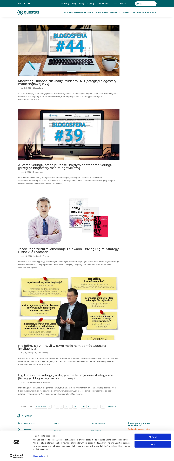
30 (89, 407)
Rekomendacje (98, 423)
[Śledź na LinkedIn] (29, 3)
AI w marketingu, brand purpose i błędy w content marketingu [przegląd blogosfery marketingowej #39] (65, 166)
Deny (152, 444)
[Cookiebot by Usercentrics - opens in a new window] (16, 456)
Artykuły (38, 256)
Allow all (153, 437)
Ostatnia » (111, 407)
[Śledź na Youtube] (19, 4)
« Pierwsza (41, 407)
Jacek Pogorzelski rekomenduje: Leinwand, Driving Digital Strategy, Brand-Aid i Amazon (68, 250)
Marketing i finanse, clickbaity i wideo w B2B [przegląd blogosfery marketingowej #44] (67, 82)
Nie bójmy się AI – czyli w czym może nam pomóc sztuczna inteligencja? (62, 347)
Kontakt (123, 4)
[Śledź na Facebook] (24, 3)
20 (83, 407)
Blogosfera (38, 88)
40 (95, 407)
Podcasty (65, 4)
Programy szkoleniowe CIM (77, 12)
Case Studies (103, 4)
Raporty (90, 4)
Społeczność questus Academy (138, 12)
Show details (39, 456)
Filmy (81, 4)
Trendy (46, 256)
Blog (74, 4)
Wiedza (46, 382)
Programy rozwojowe (106, 12)
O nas (114, 4)
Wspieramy (96, 430)
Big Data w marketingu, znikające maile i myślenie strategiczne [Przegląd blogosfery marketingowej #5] (65, 376)
